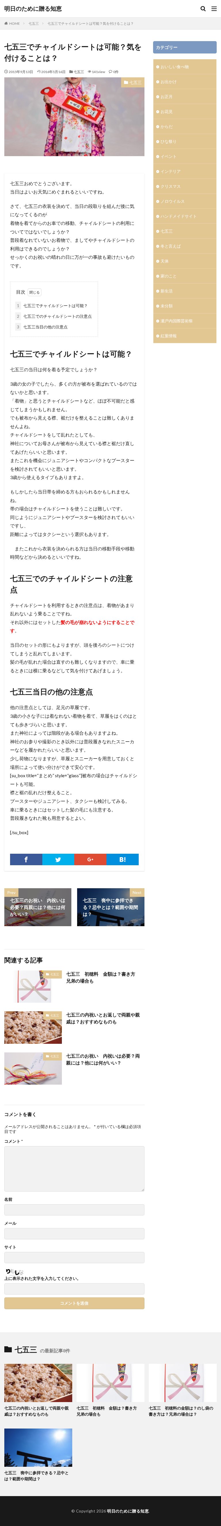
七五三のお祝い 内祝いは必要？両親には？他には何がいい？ (103, 1059)
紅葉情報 (169, 335)
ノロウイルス (173, 201)
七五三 (33, 23)
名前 (8, 1199)
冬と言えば (171, 246)
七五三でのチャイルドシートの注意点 (54, 316)
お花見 (167, 111)
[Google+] (90, 859)
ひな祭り (169, 141)
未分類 (167, 305)
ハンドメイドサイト (179, 216)
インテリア (171, 171)
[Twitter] (58, 859)
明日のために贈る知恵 (33, 9)
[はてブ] (122, 859)
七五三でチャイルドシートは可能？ (52, 305)
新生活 (167, 290)
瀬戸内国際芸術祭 (177, 320)
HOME (14, 23)
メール (10, 1223)
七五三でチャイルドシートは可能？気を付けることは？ (90, 23)
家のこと (169, 275)
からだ (167, 126)
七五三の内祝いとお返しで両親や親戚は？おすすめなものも (103, 1018)
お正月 (167, 96)
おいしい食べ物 (175, 66)
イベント (169, 156)
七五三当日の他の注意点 (42, 326)
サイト (10, 1247)
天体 (165, 261)
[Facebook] (26, 859)
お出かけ (169, 81)
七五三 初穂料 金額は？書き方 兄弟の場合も (103, 977)
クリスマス (171, 186)
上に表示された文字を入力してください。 (42, 1278)
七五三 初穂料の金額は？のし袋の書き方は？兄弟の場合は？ (181, 1411)
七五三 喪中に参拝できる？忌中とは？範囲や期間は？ (36, 1475)
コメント (13, 1141)
